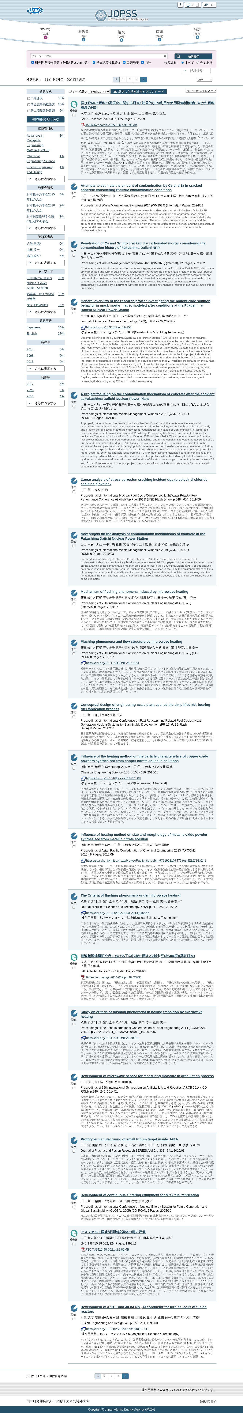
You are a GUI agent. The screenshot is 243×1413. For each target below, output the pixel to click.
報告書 (83, 34)
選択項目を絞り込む (45, 119)
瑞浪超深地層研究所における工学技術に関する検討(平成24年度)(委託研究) (138, 956)
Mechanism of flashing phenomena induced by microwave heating (134, 592)
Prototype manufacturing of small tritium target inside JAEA (129, 1139)
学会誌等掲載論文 (108, 62)
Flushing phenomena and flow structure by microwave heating (131, 642)
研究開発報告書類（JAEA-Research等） (62, 62)
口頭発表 (133, 62)
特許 (197, 31)
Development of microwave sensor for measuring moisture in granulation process (147, 1076)
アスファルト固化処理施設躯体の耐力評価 (113, 1232)
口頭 (159, 34)
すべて (45, 31)
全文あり (206, 62)
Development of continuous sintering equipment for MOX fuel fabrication (140, 1195)
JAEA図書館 (208, 1401)
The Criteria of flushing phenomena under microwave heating (130, 895)
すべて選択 (80, 91)
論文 (121, 34)
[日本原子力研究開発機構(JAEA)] (35, 11)
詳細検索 (196, 70)
